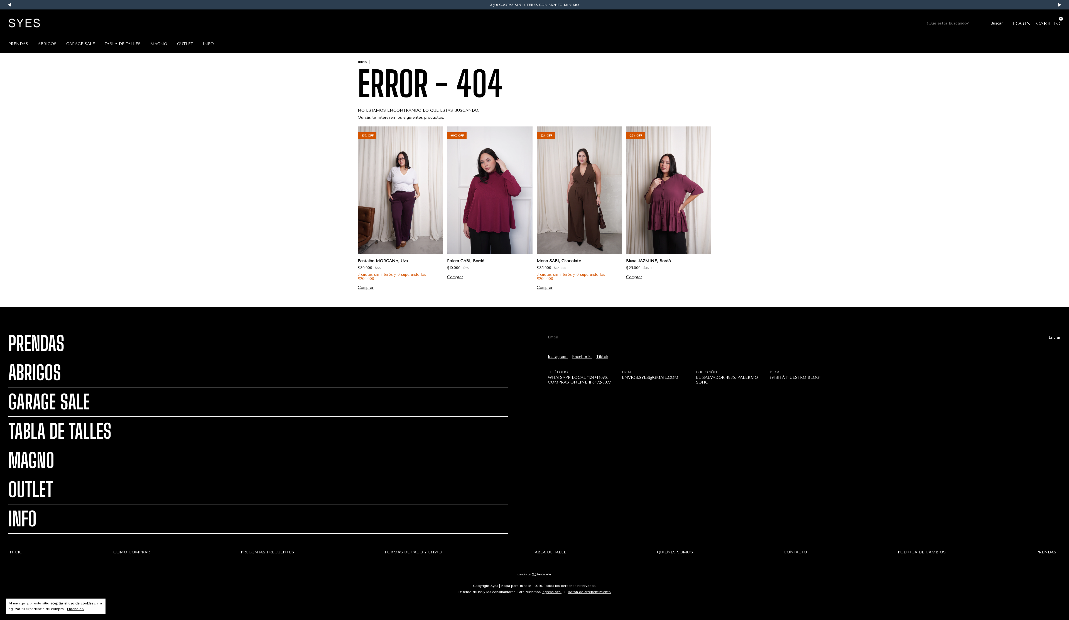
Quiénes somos (675, 552)
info (208, 44)
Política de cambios (922, 552)
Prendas (18, 44)
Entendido (75, 609)
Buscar (996, 23)
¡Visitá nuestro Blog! (795, 377)
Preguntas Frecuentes (267, 552)
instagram (558, 356)
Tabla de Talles (123, 44)
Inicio (362, 62)
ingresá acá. (552, 592)
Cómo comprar (131, 552)
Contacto (795, 552)
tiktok (602, 356)
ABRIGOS (47, 44)
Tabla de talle (549, 552)
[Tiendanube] (534, 575)
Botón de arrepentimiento (589, 592)
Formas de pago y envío (413, 552)
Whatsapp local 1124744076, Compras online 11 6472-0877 (579, 380)
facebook (582, 356)
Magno (158, 44)
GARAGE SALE (80, 44)
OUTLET (185, 44)
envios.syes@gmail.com (650, 377)
